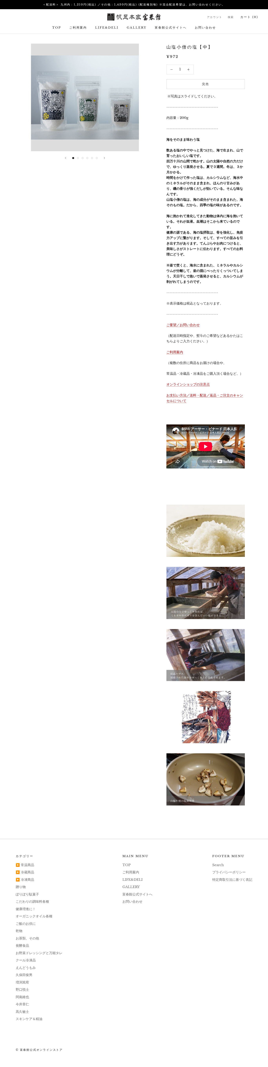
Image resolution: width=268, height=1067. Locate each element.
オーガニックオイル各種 (34, 916)
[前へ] (65, 158)
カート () (249, 17)
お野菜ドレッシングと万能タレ (39, 953)
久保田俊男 (24, 975)
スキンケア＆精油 (29, 1019)
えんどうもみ (26, 968)
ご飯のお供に (26, 924)
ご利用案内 (78, 27)
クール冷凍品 (26, 960)
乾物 (19, 931)
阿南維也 (22, 997)
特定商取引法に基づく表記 (232, 880)
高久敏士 (22, 1012)
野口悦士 (22, 990)
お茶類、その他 (27, 938)
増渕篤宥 (22, 982)
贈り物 (21, 887)
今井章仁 (22, 1004)
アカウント (214, 17)
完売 (205, 84)
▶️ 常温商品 (25, 865)
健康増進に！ (26, 909)
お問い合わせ (205, 27)
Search (218, 865)
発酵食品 (22, 946)
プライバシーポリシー (229, 872)
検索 (231, 17)
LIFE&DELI (107, 27)
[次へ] (104, 158)
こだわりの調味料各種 (32, 902)
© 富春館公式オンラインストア (39, 1050)
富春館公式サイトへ (171, 27)
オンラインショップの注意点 (188, 384)
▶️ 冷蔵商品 (25, 872)
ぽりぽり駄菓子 (27, 894)
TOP (56, 27)
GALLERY (137, 27)
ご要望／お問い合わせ (183, 325)
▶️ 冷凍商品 (25, 880)
